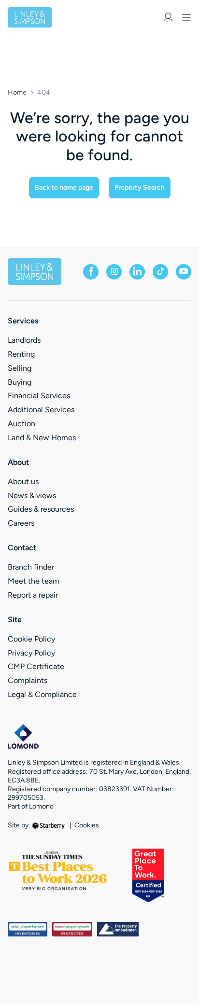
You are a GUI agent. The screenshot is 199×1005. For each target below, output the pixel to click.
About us (23, 481)
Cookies (86, 825)
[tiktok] (160, 271)
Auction (21, 423)
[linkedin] (137, 271)
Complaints (27, 680)
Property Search (139, 187)
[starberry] (49, 825)
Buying (19, 382)
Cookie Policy (31, 638)
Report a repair (33, 595)
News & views (32, 495)
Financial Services (39, 395)
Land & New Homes (42, 437)
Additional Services (41, 409)
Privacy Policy (31, 652)
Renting (21, 354)
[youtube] (183, 271)
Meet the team (33, 581)
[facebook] (91, 271)
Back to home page (64, 187)
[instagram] (114, 271)
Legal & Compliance (42, 694)
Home (17, 92)
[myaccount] (168, 17)
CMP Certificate (36, 666)
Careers (21, 523)
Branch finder (31, 567)
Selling (19, 368)
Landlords (24, 340)
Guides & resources (41, 509)
